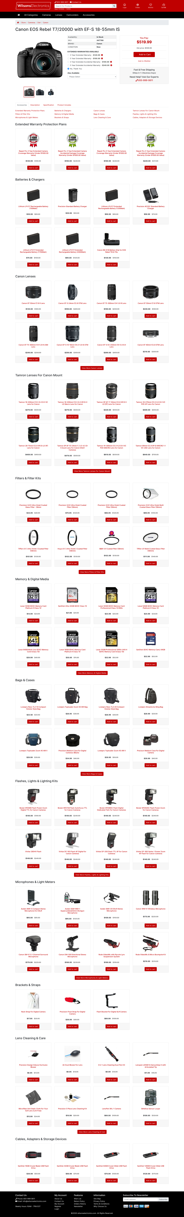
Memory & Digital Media (64, 114)
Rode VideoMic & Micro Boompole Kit (151, 954)
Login (124, 7)
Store (23, 22)
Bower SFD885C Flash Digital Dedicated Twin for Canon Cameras (111, 809)
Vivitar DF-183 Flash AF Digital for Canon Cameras (72, 852)
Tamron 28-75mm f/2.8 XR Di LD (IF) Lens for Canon (33, 447)
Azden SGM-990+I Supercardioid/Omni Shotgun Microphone (72, 911)
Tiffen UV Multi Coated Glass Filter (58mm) (151, 550)
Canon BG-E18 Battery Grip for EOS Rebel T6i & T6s (111, 251)
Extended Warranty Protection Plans (30, 111)
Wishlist (150, 7)
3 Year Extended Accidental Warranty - (89, 62)
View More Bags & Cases (92, 774)
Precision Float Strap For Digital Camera (72, 1013)
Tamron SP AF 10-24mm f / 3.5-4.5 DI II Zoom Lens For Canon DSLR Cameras (72, 448)
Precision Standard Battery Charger (72, 206)
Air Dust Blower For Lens (72, 1065)
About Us (58, 1199)
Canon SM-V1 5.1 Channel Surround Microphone (33, 955)
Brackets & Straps (62, 117)
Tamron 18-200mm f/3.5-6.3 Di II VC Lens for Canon (33, 403)
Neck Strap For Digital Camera (33, 1012)
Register (58, 1206)
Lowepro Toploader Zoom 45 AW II (33, 751)
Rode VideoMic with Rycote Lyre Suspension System (112, 955)
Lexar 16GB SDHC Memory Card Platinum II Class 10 (72, 651)
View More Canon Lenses (92, 368)
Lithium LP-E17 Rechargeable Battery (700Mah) (33, 207)
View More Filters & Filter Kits (92, 572)
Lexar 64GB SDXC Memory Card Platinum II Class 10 (151, 607)
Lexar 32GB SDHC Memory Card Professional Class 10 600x (111, 607)
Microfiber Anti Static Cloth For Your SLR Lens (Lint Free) (33, 1110)
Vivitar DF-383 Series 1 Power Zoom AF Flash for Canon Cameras (150, 852)
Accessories (89, 15)
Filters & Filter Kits (22, 114)
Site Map (97, 1199)
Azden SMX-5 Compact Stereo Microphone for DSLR (33, 910)
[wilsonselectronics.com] (33, 5)
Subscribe (163, 1199)
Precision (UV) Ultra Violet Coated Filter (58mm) (72, 506)
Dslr (39, 22)
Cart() (163, 7)
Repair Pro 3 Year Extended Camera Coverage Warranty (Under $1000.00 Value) (33, 153)
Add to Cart (144, 54)
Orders (137, 7)
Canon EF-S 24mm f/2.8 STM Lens (72, 303)
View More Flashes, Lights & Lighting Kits (92, 875)
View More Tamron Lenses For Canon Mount (92, 471)
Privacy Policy (99, 1201)
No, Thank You (76, 69)
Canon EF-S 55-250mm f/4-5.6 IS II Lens (111, 346)
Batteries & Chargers (63, 111)
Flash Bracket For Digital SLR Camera (111, 1012)
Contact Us (59, 1201)
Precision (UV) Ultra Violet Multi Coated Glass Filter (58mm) (151, 506)
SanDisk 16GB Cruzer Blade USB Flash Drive (33, 1167)
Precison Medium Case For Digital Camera (150, 752)
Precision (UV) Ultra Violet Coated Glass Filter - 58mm (33, 506)
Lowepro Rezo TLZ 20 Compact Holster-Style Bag (111, 708)
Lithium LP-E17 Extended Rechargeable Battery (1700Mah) (33, 251)
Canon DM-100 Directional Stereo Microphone (72, 955)
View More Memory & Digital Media (92, 673)
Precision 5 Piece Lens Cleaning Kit (72, 1109)
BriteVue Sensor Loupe (150, 1109)
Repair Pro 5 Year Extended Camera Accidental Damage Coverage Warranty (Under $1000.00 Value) (150, 153)
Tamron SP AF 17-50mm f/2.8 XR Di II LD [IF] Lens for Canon (111, 403)
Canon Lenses (99, 111)
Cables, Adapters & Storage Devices (147, 117)
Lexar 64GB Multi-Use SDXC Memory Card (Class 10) (33, 651)
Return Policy (79, 1201)
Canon (45, 22)
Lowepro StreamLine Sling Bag (150, 707)
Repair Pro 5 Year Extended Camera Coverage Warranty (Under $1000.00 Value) (112, 153)
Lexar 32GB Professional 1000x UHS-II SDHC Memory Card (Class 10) (111, 651)
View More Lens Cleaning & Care (92, 1132)
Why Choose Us (100, 1206)
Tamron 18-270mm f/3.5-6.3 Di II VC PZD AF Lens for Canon (150, 403)
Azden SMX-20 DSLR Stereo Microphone (111, 910)
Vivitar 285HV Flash (33, 851)
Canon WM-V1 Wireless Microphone (150, 909)
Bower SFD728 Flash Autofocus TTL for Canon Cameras (72, 809)
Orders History (80, 1204)
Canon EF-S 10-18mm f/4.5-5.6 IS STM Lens (72, 346)
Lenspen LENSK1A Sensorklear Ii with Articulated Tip (151, 1066)
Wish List (77, 1199)
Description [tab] (35, 105)
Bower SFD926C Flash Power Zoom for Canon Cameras (150, 809)
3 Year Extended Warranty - (85, 55)
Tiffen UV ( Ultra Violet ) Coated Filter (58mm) (33, 550)
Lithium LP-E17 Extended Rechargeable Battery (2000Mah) (72, 251)
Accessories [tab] (22, 105)
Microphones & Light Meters (26, 117)
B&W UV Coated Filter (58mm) (111, 549)
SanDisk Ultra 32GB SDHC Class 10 (72, 606)
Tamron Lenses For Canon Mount (146, 111)
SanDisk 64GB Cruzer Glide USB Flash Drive (111, 1167)
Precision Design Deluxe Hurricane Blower (33, 1066)
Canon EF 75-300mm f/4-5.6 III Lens (111, 303)
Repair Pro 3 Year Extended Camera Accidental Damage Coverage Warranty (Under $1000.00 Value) (72, 153)
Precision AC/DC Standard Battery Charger (151, 207)
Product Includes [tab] (64, 105)
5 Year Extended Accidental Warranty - (89, 65)
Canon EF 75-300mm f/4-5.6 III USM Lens (33, 346)
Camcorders (72, 15)
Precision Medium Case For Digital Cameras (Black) (72, 752)
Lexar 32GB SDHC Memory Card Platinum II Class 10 (33, 607)
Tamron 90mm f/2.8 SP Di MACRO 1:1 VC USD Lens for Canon (151, 447)
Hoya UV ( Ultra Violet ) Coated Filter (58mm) (72, 550)
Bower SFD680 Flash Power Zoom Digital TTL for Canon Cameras (33, 809)
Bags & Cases (99, 114)
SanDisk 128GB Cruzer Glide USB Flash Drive (150, 1167)
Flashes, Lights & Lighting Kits (145, 114)
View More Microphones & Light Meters (92, 978)
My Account (59, 1204)
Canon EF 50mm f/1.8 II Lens (33, 303)
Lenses (58, 15)
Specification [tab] (48, 105)
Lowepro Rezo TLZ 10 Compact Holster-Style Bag (33, 708)
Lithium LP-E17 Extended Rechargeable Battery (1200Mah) (111, 207)
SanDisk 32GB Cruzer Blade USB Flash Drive (72, 1167)
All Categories (31, 15)
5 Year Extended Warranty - (85, 58)
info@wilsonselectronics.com (34, 1201)
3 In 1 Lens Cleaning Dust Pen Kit (111, 1065)
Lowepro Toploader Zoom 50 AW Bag (72, 707)
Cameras (46, 15)
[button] (62, 37)
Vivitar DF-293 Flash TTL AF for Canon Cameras (111, 852)
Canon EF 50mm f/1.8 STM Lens (151, 303)
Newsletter (78, 1206)
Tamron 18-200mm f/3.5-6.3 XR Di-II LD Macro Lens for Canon (72, 403)
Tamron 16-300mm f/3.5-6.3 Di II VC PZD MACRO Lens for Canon (111, 447)
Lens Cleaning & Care (102, 117)
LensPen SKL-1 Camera (111, 1109)
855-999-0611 (62, 2)
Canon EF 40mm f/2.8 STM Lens (151, 345)
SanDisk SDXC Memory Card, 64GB (150, 650)
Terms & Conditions (101, 1204)
